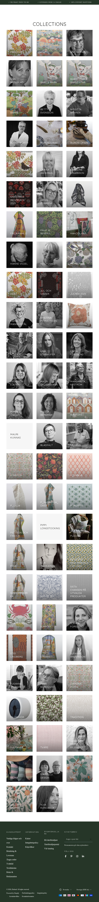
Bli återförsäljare (51, 840)
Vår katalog (49, 848)
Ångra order (11, 859)
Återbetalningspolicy (28, 893)
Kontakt (9, 847)
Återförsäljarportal (51, 844)
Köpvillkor (29, 847)
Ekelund (14, 889)
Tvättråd (9, 864)
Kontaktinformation (28, 896)
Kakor (27, 838)
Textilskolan (11, 868)
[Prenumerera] (91, 839)
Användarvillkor (14, 896)
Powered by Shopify (12, 893)
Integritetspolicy (31, 843)
